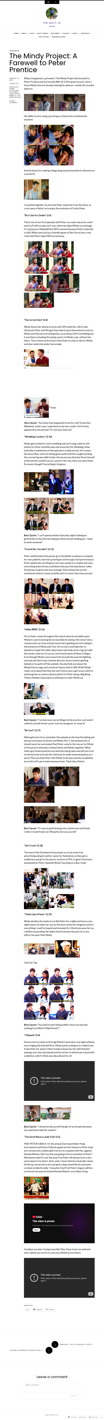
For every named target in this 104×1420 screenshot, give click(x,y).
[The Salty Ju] (52, 14)
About (24, 33)
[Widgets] (48, 2)
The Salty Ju (52, 22)
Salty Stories (42, 33)
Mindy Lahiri (13, 93)
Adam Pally (13, 87)
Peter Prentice (14, 94)
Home (16, 33)
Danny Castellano (14, 89)
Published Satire (58, 37)
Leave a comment (13, 101)
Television (85, 33)
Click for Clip (30, 962)
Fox (10, 92)
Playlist (66, 33)
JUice (32, 33)
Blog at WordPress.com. (52, 1415)
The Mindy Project (15, 96)
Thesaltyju (13, 83)
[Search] (55, 2)
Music (75, 33)
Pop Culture (44, 37)
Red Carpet (55, 33)
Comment (73, 1395)
